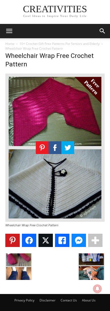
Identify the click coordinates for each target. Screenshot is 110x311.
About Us (89, 300)
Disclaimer (48, 300)
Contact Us (69, 300)
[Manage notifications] (97, 288)
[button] (9, 31)
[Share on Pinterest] (12, 240)
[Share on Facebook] (29, 240)
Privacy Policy (24, 300)
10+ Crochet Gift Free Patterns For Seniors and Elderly (59, 43)
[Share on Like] (62, 240)
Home (9, 43)
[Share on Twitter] (45, 240)
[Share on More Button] (95, 240)
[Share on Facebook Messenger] (79, 240)
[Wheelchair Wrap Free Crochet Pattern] (55, 220)
